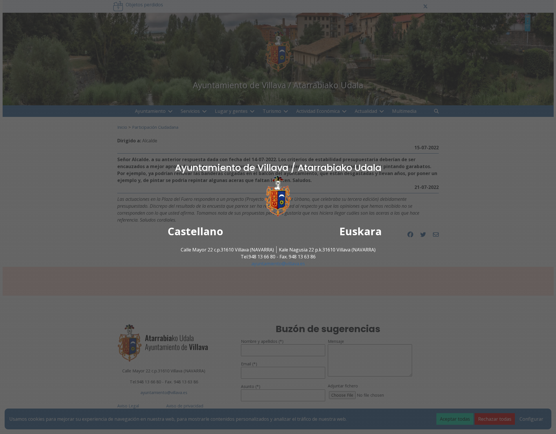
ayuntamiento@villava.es (278, 263)
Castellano (195, 231)
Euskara (360, 231)
